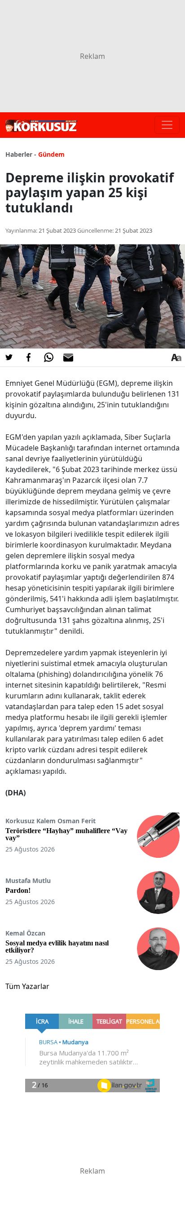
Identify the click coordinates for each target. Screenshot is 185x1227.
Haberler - (20, 154)
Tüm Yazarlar (27, 986)
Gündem (51, 154)
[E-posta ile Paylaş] (68, 357)
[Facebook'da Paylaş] (29, 357)
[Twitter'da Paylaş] (9, 357)
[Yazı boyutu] (176, 357)
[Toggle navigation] (167, 125)
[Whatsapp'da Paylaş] (48, 357)
